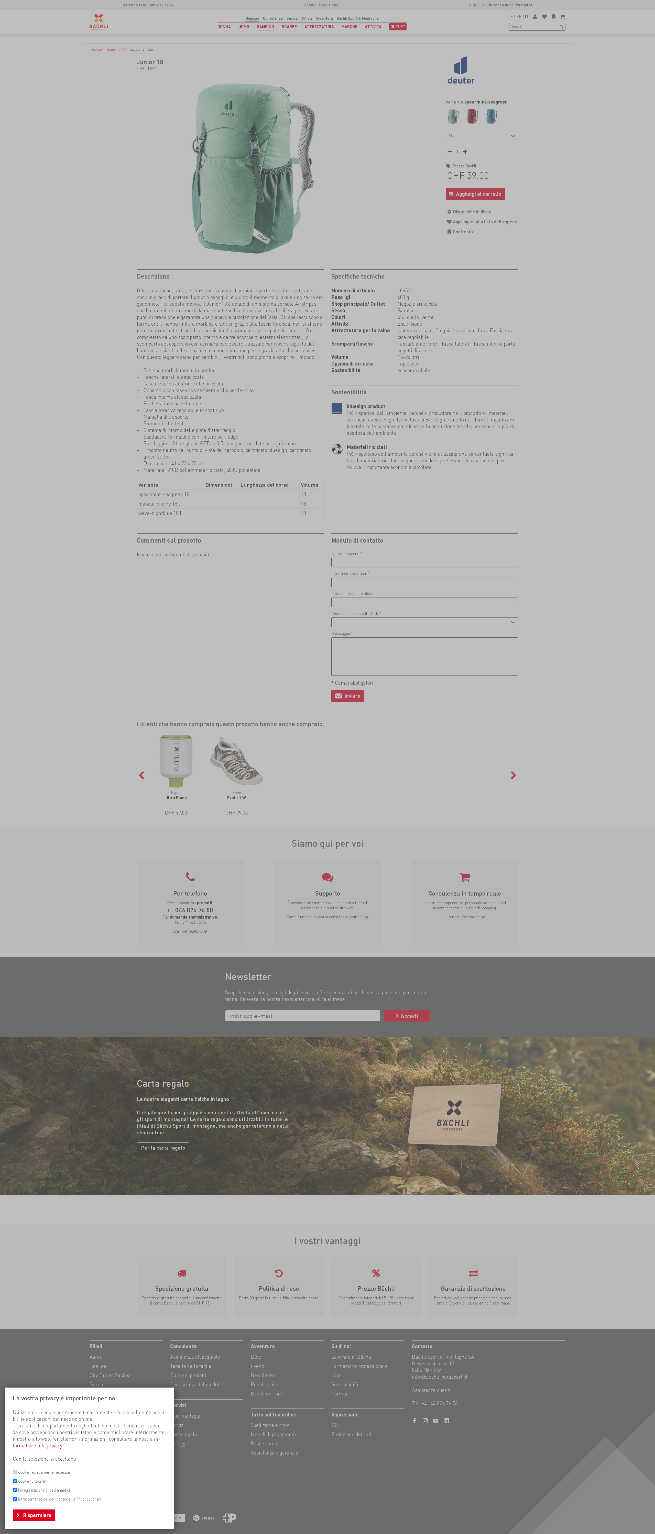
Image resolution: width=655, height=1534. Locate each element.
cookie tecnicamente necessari (44, 1472)
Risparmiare (37, 1515)
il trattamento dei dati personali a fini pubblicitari (59, 1499)
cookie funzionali (32, 1481)
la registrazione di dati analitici (44, 1490)
